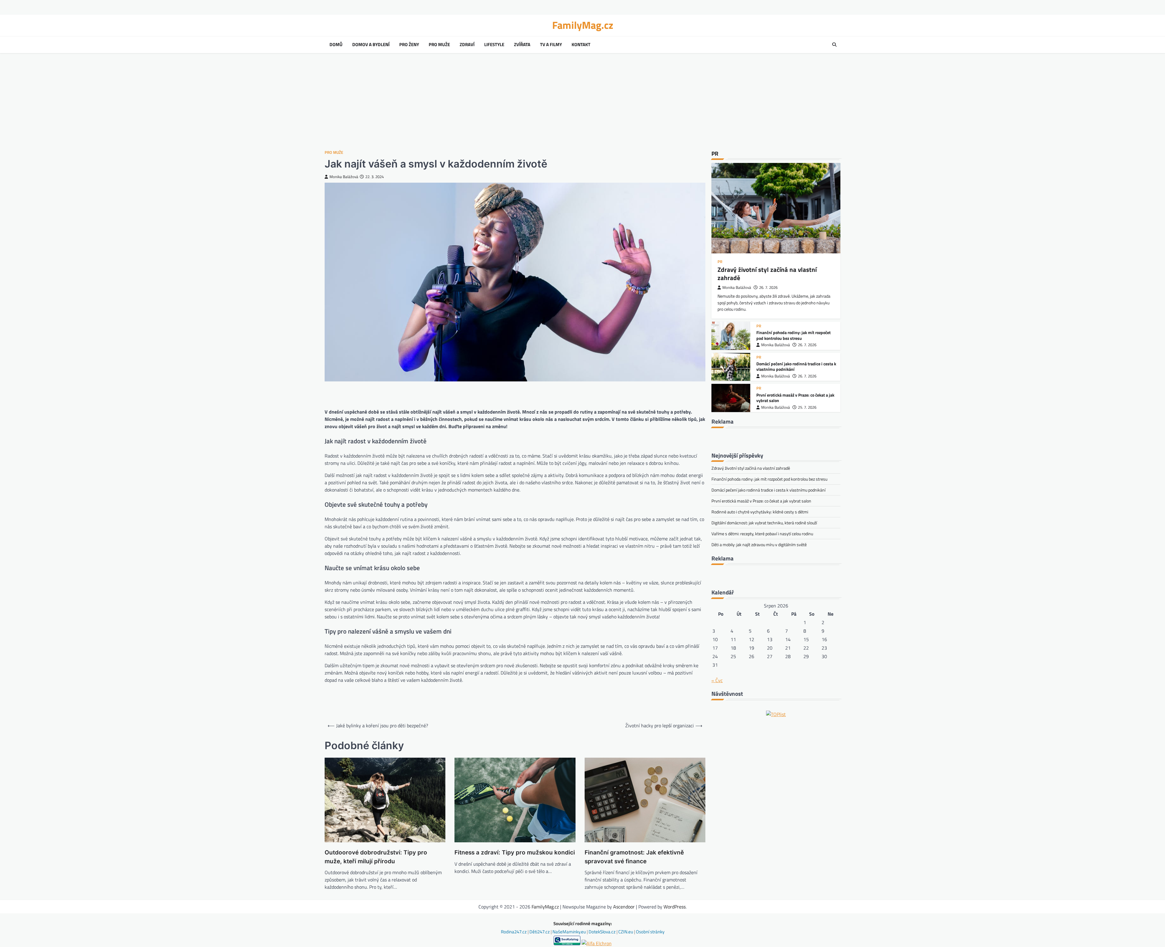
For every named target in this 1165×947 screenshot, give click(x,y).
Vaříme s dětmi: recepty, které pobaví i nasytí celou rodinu (762, 533)
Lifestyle (494, 44)
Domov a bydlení (371, 44)
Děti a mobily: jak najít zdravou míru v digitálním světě (759, 544)
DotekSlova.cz (602, 931)
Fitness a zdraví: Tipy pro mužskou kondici (514, 852)
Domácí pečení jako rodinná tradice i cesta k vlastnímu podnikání (796, 366)
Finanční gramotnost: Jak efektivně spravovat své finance (634, 857)
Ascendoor (624, 906)
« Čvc (717, 680)
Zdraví (467, 44)
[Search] (834, 44)
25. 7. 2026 (807, 407)
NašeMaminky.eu (569, 931)
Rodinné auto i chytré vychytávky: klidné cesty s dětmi (759, 512)
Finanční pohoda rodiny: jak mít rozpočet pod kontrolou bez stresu (793, 335)
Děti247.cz (540, 931)
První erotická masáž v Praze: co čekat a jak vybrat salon (795, 398)
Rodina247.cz (514, 931)
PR (720, 261)
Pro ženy (409, 44)
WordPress (675, 906)
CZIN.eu (626, 931)
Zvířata (522, 44)
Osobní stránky (650, 931)
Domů (336, 44)
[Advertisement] (582, 101)
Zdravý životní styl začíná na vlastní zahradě (767, 273)
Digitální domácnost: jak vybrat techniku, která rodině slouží (764, 522)
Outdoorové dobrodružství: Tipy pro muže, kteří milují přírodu (376, 857)
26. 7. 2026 (768, 287)
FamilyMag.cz (582, 25)
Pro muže (439, 44)
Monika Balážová (343, 177)
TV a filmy (551, 44)
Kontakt (581, 44)
